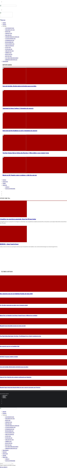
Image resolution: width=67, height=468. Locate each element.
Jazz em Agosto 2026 (9, 28)
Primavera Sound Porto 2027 (11, 59)
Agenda (4, 22)
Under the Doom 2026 (9, 45)
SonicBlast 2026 (8, 33)
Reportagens (5, 61)
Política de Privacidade (10, 188)
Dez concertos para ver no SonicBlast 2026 (9, 346)
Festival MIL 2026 (8, 49)
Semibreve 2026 (8, 52)
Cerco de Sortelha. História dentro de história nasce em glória (19, 86)
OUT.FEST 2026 (8, 47)
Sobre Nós (5, 185)
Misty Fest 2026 (8, 56)
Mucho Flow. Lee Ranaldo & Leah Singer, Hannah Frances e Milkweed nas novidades (18, 315)
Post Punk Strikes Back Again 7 (11, 58)
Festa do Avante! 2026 (9, 43)
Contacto (7, 187)
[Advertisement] (33, 258)
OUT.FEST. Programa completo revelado (9, 356)
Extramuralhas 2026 (9, 40)
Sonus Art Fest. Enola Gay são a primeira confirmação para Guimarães (15, 377)
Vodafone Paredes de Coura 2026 (12, 36)
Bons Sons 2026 (8, 35)
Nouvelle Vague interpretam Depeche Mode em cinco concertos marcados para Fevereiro (20, 387)
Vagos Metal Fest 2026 (10, 29)
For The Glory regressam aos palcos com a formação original (14, 305)
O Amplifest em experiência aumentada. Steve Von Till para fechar (18, 219)
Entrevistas (5, 181)
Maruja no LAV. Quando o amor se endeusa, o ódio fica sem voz (20, 175)
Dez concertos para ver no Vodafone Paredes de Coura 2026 (16, 294)
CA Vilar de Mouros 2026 (10, 38)
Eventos (4, 24)
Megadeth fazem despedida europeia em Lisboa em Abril (13, 325)
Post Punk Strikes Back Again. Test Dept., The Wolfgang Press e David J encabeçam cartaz (20, 336)
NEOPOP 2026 (7, 31)
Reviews (4, 179)
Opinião (4, 183)
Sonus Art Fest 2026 (9, 50)
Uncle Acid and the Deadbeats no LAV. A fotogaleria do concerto (20, 130)
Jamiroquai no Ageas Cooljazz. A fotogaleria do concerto (18, 108)
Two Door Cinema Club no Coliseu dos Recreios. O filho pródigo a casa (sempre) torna (26, 153)
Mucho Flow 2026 (8, 54)
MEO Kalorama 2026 (9, 42)
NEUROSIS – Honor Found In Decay (9, 244)
